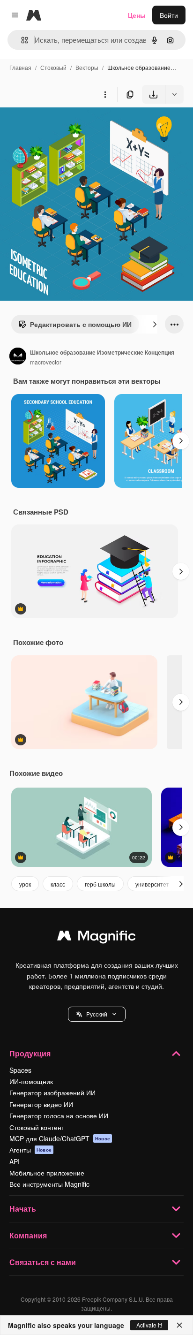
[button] (97, 1014)
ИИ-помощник (31, 1081)
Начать (22, 1208)
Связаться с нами (42, 1262)
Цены (137, 15)
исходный (63, 125)
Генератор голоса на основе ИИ (58, 1115)
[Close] (179, 1325)
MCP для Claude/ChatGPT (59, 1138)
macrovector (45, 362)
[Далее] (154, 324)
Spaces (20, 1070)
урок (25, 884)
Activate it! (149, 1325)
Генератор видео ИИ (41, 1104)
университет (152, 884)
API (14, 1161)
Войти (169, 15)
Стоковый (53, 67)
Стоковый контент (36, 1127)
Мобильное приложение (46, 1172)
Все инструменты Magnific (49, 1184)
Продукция (30, 1053)
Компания (28, 1235)
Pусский (96, 1014)
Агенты (30, 1149)
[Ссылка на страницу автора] (17, 357)
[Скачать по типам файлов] (174, 94)
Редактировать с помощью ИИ (81, 324)
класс (58, 884)
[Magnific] (96, 938)
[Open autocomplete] (21, 40)
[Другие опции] (105, 94)
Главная (20, 67)
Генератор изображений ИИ (52, 1092)
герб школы (100, 884)
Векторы (86, 67)
